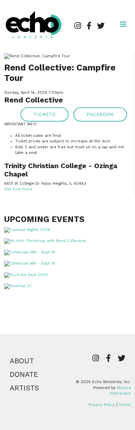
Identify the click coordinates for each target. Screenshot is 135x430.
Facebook (100, 114)
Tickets (44, 114)
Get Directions (18, 189)
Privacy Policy (102, 405)
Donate (24, 374)
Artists (24, 388)
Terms (125, 405)
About (22, 361)
